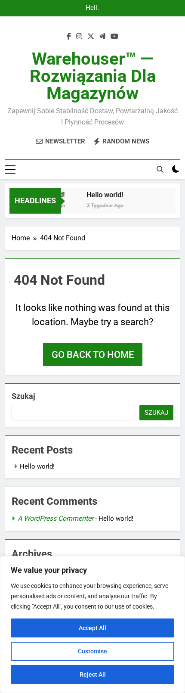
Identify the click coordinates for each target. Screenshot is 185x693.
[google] (102, 36)
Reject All (93, 674)
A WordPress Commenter (55, 518)
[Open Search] (160, 169)
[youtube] (114, 36)
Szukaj (23, 396)
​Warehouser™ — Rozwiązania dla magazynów (93, 76)
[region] (92, 624)
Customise (92, 651)
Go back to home (93, 354)
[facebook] (69, 36)
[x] (91, 36)
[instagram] (79, 36)
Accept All (92, 628)
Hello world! (92, 8)
